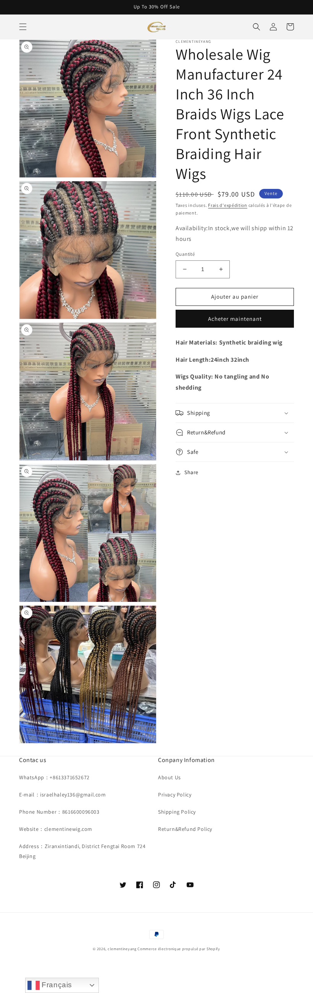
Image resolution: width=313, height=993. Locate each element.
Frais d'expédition (227, 205)
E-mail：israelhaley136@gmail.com (62, 794)
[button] (23, 26)
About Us (169, 777)
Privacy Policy (174, 794)
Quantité (185, 254)
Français (56, 985)
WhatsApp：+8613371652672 (54, 777)
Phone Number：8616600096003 (59, 811)
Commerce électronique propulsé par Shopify (178, 948)
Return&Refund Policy (185, 829)
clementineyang (122, 948)
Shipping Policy (177, 811)
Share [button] (191, 472)
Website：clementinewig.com (55, 829)
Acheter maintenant (235, 318)
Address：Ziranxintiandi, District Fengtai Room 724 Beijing (82, 851)
